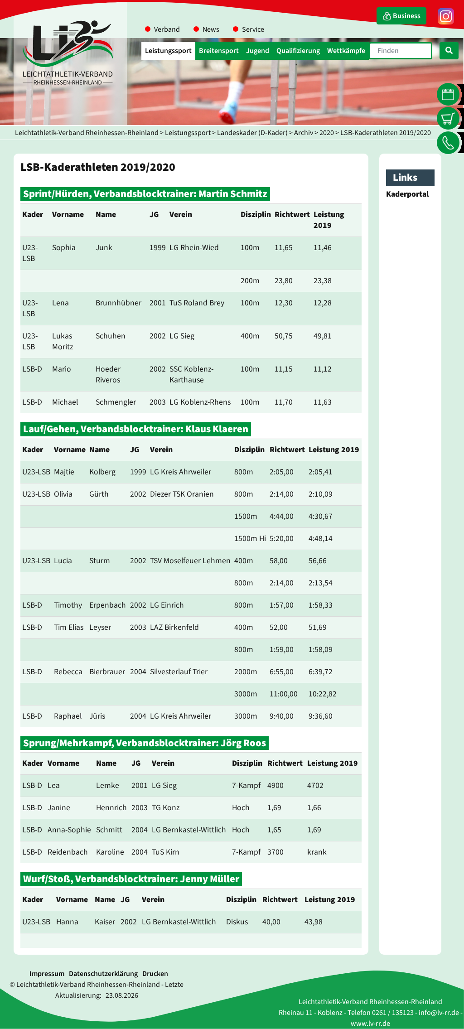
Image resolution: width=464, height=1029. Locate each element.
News (211, 29)
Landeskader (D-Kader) (252, 133)
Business (406, 16)
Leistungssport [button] (168, 51)
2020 (326, 133)
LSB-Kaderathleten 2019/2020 (385, 133)
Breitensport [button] (219, 51)
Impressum (46, 974)
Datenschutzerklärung (103, 974)
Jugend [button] (257, 51)
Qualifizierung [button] (298, 51)
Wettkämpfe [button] (346, 51)
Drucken (155, 974)
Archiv (303, 133)
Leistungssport (188, 133)
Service (253, 29)
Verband (167, 29)
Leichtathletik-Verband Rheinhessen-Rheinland (87, 133)
